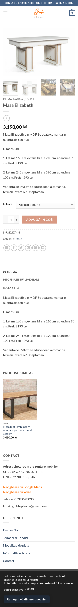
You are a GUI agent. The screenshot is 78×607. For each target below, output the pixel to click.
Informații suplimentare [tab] (21, 279)
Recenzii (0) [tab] (11, 287)
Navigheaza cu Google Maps (22, 487)
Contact (8, 561)
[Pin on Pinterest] (35, 247)
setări (30, 588)
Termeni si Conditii (16, 538)
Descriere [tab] (10, 271)
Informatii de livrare (16, 553)
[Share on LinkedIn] (42, 247)
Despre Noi (11, 530)
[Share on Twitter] (21, 247)
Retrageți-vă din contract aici (26, 599)
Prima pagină (13, 99)
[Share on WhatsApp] (6, 247)
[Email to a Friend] (28, 247)
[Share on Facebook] (14, 247)
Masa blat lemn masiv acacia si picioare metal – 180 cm (18, 430)
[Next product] (6, 118)
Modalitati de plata (16, 545)
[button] (5, 13)
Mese (30, 99)
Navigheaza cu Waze (17, 492)
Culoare (7, 204)
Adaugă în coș (39, 219)
